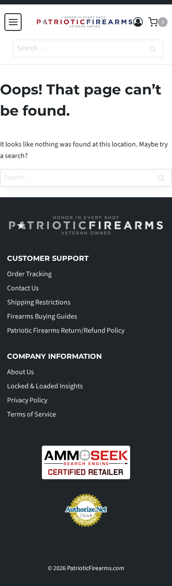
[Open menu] (13, 21)
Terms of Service (31, 414)
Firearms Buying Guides (42, 316)
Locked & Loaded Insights (45, 386)
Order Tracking (29, 274)
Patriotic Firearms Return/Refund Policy (65, 330)
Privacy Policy (27, 400)
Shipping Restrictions (39, 302)
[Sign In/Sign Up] (138, 22)
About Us (20, 372)
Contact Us (23, 288)
